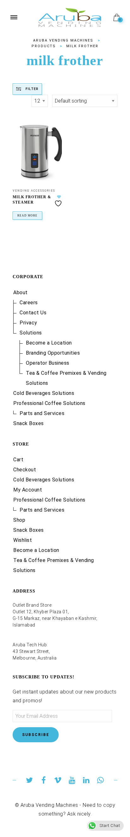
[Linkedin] (86, 781)
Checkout (24, 470)
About (20, 292)
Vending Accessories (34, 190)
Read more (27, 215)
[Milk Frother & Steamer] (37, 151)
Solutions (31, 333)
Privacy (28, 323)
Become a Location (49, 343)
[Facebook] (44, 781)
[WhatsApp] (100, 781)
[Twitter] (29, 781)
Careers (29, 303)
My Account (27, 490)
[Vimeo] (58, 781)
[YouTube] (72, 781)
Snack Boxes (28, 423)
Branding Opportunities (53, 353)
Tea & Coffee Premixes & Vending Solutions (66, 378)
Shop (19, 520)
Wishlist (22, 540)
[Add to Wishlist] (59, 200)
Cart (18, 460)
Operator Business (47, 363)
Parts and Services (42, 413)
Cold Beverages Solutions (43, 393)
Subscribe (35, 735)
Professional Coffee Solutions (49, 403)
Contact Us (33, 313)
